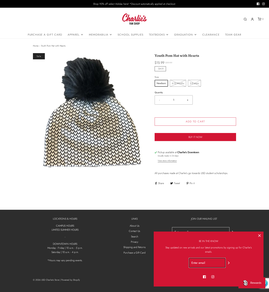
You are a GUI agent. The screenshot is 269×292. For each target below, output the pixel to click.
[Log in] (252, 19)
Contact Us (134, 231)
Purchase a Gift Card (45, 34)
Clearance (211, 34)
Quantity (159, 92)
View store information (167, 160)
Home (35, 45)
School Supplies (130, 34)
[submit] (228, 262)
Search (134, 236)
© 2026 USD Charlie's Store (46, 280)
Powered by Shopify (70, 280)
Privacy (134, 242)
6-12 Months (178, 83)
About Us (134, 226)
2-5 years (194, 83)
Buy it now (195, 137)
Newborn (161, 83)
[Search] (245, 19)
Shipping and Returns (134, 247)
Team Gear (233, 34)
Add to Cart (195, 121)
